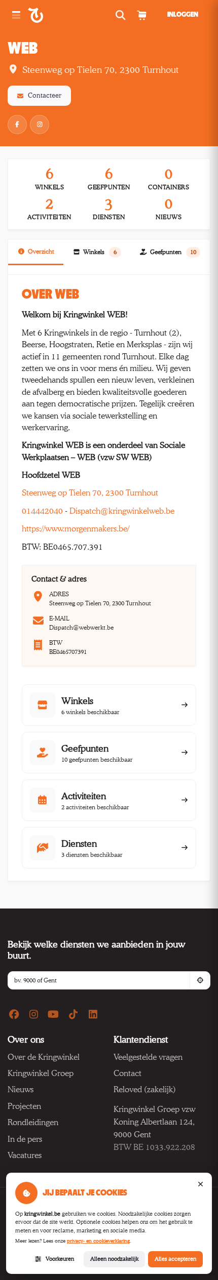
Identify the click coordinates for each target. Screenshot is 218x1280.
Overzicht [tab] (41, 251)
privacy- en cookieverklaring (98, 1241)
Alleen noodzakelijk (114, 1258)
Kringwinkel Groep (41, 1073)
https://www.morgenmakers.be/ (75, 528)
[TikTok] (73, 1014)
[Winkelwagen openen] (141, 15)
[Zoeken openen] (122, 15)
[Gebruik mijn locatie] (200, 980)
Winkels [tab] (100, 252)
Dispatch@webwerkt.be (81, 627)
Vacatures (25, 1155)
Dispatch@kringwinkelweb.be (121, 511)
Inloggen (182, 14)
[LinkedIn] (93, 1014)
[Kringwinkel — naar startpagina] (47, 15)
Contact (127, 1073)
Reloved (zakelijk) (145, 1089)
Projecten (24, 1106)
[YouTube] (53, 1014)
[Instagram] (39, 124)
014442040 (42, 511)
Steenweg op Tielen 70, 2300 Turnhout (90, 493)
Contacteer (44, 95)
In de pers (25, 1139)
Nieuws (20, 1089)
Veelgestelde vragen (148, 1057)
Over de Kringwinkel (44, 1057)
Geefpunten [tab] (173, 252)
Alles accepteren (175, 1258)
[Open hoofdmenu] (16, 15)
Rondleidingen (33, 1122)
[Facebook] (17, 124)
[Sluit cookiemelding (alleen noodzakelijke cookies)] (200, 1184)
